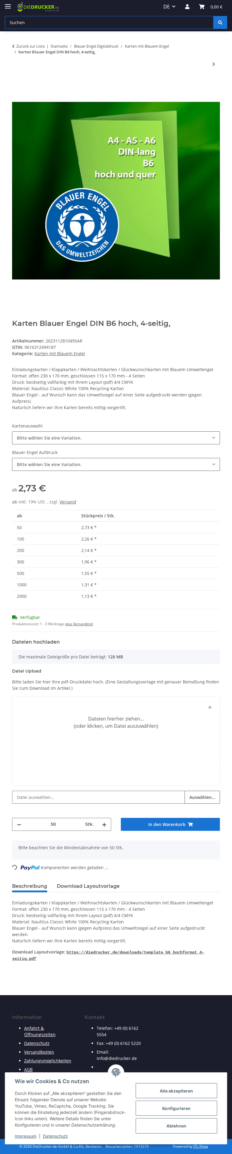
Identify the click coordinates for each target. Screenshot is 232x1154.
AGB (28, 1069)
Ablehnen (176, 1125)
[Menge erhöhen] (104, 824)
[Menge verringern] (19, 824)
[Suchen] (220, 22)
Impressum (26, 1136)
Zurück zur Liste (30, 46)
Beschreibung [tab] (29, 886)
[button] (187, 7)
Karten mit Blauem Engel (59, 353)
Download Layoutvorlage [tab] (88, 886)
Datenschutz (55, 1136)
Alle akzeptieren (176, 1090)
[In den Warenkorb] (17, 83)
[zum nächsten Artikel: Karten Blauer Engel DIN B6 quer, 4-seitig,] (214, 64)
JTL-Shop (200, 1146)
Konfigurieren (176, 1108)
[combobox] (116, 437)
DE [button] (166, 6)
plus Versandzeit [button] (79, 623)
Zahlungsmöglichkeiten (47, 1061)
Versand (68, 502)
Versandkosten (39, 1052)
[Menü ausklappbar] (8, 4)
